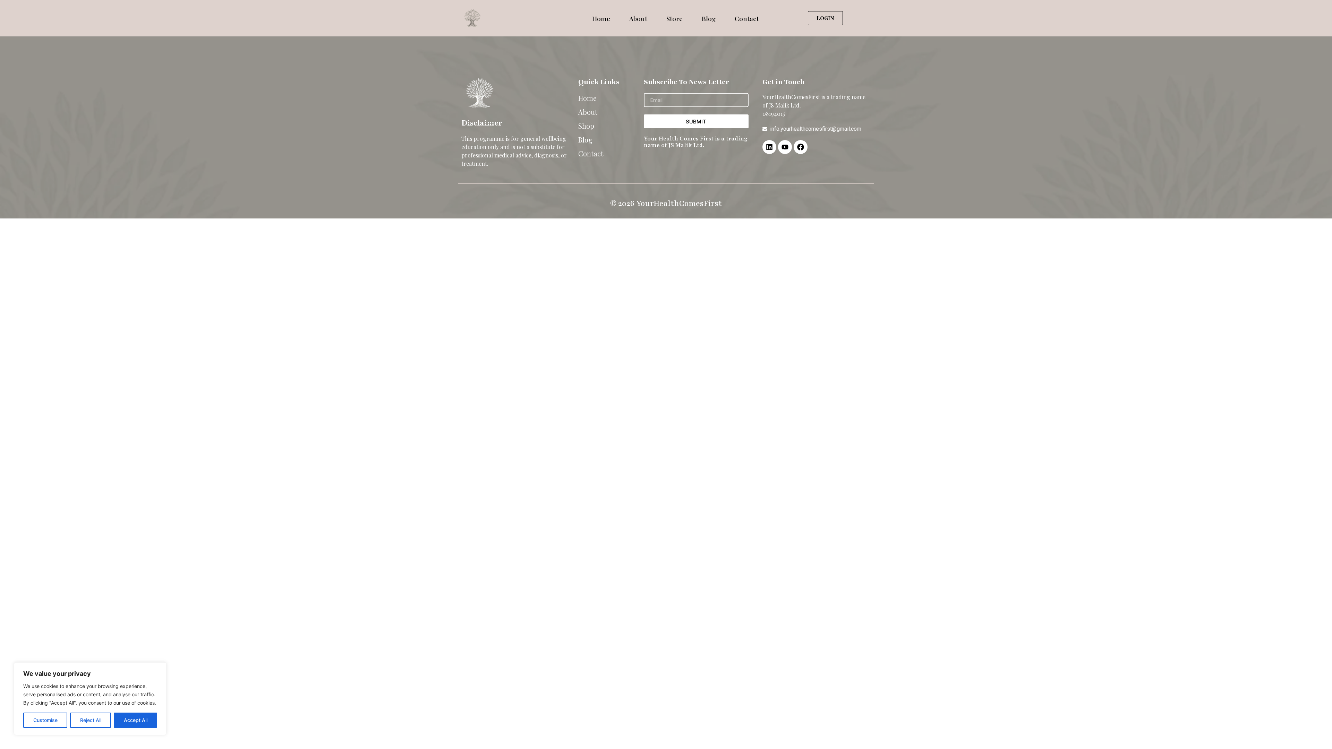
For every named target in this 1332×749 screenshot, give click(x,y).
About (638, 18)
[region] (90, 698)
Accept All (135, 720)
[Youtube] (785, 147)
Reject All (90, 720)
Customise (45, 720)
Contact (747, 18)
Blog (709, 18)
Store (674, 18)
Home (601, 18)
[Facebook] (801, 147)
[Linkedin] (769, 147)
